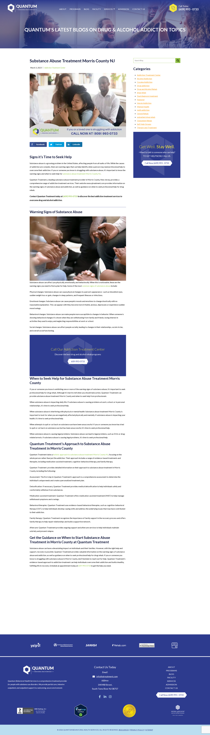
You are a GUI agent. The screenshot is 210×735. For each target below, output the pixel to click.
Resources (124, 730)
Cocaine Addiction (144, 82)
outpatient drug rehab (146, 117)
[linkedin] (105, 696)
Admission (123, 9)
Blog (86, 9)
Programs (75, 9)
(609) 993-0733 (70, 196)
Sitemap (149, 730)
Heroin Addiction (144, 103)
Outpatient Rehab (144, 120)
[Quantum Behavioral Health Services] (22, 8)
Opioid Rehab (143, 113)
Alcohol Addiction (144, 78)
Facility (96, 9)
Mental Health (143, 106)
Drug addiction (143, 85)
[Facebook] (99, 696)
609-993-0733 (78, 361)
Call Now (157, 163)
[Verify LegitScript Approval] (80, 717)
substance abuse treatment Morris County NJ (82, 174)
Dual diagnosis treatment (147, 96)
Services (108, 9)
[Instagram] (110, 696)
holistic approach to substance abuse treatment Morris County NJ (80, 454)
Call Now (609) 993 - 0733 (171, 695)
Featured (140, 99)
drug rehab (141, 92)
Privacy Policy (137, 730)
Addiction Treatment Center (54, 68)
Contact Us (138, 9)
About (62, 9)
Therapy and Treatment (147, 127)
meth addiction (143, 110)
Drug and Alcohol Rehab (147, 89)
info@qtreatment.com (107, 676)
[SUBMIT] (177, 60)
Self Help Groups (144, 124)
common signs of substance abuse (96, 286)
